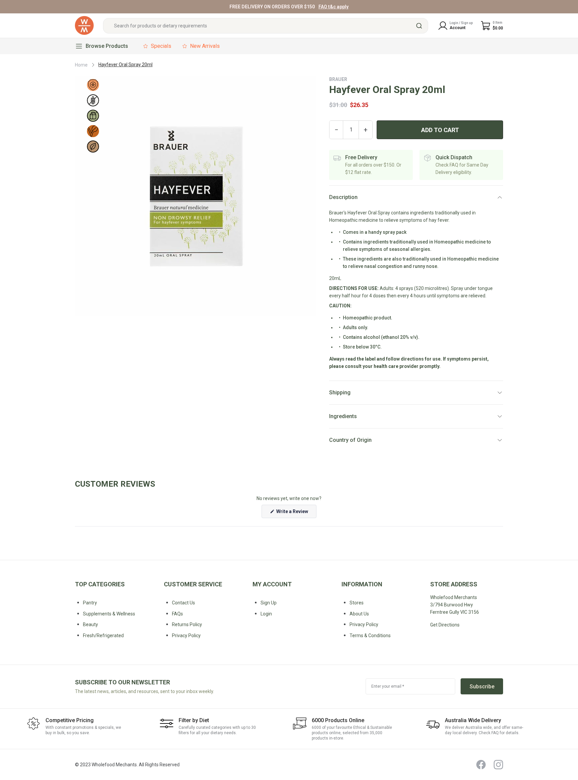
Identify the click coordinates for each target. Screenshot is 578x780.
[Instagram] (498, 764)
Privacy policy (186, 635)
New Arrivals (205, 46)
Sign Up (269, 602)
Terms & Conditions (370, 635)
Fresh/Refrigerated (103, 635)
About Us (359, 613)
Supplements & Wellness (109, 613)
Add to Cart (440, 129)
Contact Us (183, 602)
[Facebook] (481, 764)
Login (266, 613)
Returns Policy (187, 624)
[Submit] (420, 25)
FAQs (177, 613)
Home (81, 65)
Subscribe (482, 686)
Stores (357, 602)
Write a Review (295, 513)
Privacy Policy (364, 624)
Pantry (90, 602)
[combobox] (265, 25)
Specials (161, 46)
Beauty (90, 624)
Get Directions (445, 624)
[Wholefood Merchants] (84, 25)
